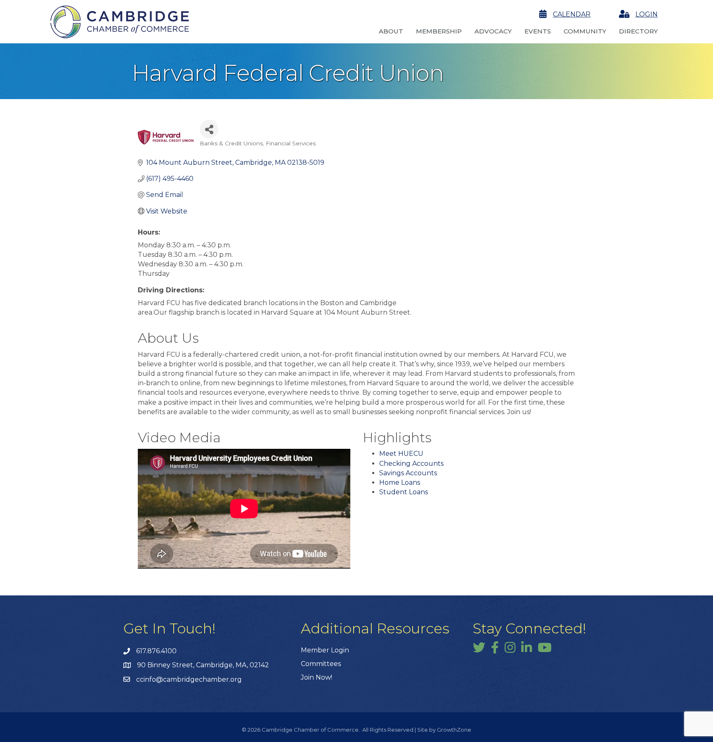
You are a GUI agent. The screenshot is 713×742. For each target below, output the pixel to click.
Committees (321, 664)
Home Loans (399, 482)
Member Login (325, 650)
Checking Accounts (411, 463)
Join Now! (316, 677)
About (391, 31)
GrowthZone (454, 729)
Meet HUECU (401, 454)
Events (537, 31)
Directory (638, 31)
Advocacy (493, 31)
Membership (439, 31)
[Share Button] (209, 129)
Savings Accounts (408, 473)
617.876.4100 (156, 651)
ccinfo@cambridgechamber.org (189, 679)
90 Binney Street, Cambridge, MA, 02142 (203, 665)
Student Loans (403, 492)
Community (585, 31)
